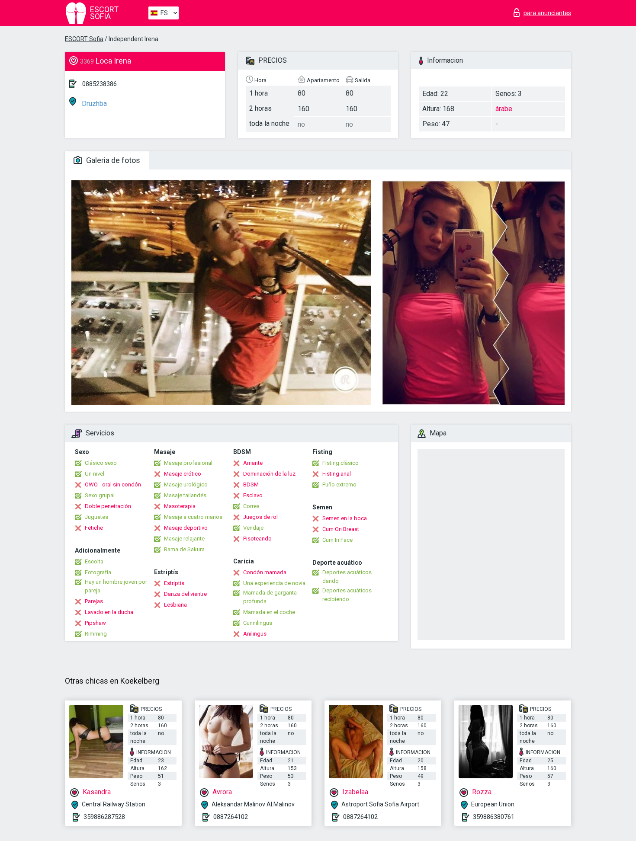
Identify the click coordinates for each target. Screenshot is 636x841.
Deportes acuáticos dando (347, 576)
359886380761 (493, 817)
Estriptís (174, 583)
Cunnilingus (257, 623)
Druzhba (93, 103)
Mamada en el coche (269, 612)
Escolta (94, 561)
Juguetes (96, 517)
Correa (251, 506)
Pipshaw (95, 623)
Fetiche (94, 527)
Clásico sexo (101, 463)
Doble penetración (108, 506)
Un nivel (94, 473)
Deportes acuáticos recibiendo (347, 594)
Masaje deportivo (186, 527)
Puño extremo (339, 484)
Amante (253, 463)
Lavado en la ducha (109, 612)
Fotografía (98, 572)
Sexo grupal (100, 495)
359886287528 (104, 817)
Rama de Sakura (184, 549)
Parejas (94, 601)
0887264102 (230, 817)
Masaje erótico (182, 473)
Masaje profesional (188, 463)
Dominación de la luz (269, 473)
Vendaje (253, 527)
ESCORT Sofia (84, 38)
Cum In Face (337, 540)
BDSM (251, 484)
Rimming (96, 633)
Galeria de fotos (112, 160)
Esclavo (253, 495)
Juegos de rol (260, 517)
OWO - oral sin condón (113, 484)
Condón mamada (264, 572)
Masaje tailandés (185, 495)
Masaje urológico (186, 484)
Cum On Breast (340, 529)
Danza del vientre (185, 594)
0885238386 (99, 84)
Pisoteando (257, 538)
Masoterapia (180, 506)
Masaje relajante (184, 538)
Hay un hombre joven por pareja (116, 586)
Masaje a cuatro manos (193, 517)
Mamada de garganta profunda (270, 596)
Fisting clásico (340, 463)
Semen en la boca (344, 518)
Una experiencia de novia (274, 583)
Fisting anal (336, 473)
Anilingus (255, 633)
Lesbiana (175, 604)
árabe (503, 109)
